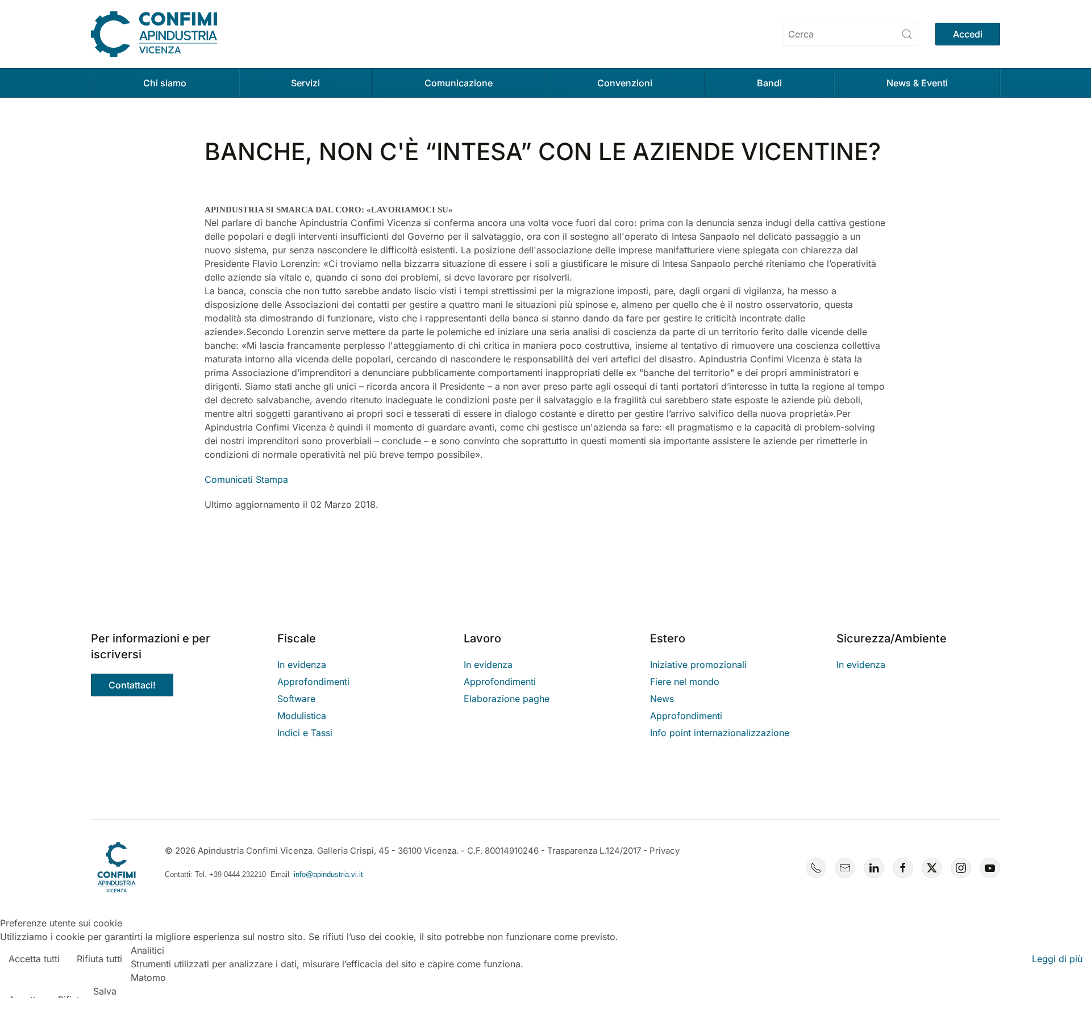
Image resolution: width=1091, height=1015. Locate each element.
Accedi (967, 34)
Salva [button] (104, 991)
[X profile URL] (932, 868)
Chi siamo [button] (164, 83)
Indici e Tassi (304, 732)
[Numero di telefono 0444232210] (816, 868)
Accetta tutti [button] (34, 958)
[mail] (845, 868)
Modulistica (301, 715)
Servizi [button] (305, 83)
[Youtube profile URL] (990, 868)
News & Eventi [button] (917, 83)
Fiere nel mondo (684, 681)
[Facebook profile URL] (903, 868)
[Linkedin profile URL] (874, 868)
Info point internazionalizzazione (719, 732)
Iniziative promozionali (698, 664)
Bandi (769, 83)
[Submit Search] (907, 34)
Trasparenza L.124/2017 (594, 850)
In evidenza (301, 664)
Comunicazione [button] (458, 83)
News (662, 698)
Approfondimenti (313, 681)
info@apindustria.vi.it (328, 874)
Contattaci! (132, 685)
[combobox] (850, 34)
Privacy (664, 850)
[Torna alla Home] (154, 34)
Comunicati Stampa (246, 479)
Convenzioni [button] (624, 83)
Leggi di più (1057, 958)
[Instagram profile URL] (961, 868)
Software (296, 698)
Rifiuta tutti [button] (99, 958)
